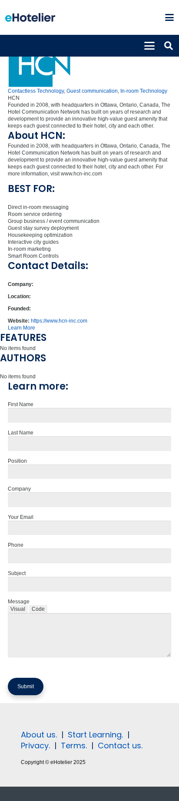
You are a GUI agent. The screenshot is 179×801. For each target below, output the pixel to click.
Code (38, 609)
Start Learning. (94, 734)
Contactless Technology (36, 91)
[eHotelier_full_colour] (30, 17)
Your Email (20, 517)
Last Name (20, 433)
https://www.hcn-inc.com (59, 321)
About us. (39, 734)
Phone (15, 545)
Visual (17, 609)
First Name (20, 404)
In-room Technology (143, 91)
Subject (17, 573)
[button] (169, 17)
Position (17, 461)
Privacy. (35, 745)
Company (19, 489)
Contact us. (120, 745)
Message (19, 602)
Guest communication (92, 91)
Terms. (74, 745)
